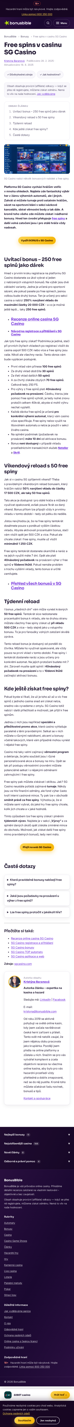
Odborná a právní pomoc (37, 1161)
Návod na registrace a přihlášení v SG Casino (36, 332)
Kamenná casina (13, 1264)
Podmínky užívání (14, 1347)
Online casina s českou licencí (21, 1341)
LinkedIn (45, 999)
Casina (8, 1234)
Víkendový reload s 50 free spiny (34, 117)
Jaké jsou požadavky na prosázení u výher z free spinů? (33, 898)
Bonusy (25, 36)
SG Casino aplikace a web (27, 956)
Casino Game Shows (15, 1240)
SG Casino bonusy (22, 947)
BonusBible (10, 36)
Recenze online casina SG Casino (35, 321)
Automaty (9, 1222)
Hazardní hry (11, 1252)
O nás (7, 1323)
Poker (7, 1288)
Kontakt (8, 1317)
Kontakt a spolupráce (37, 1098)
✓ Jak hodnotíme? (50, 74)
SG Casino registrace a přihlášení (32, 943)
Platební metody (13, 1282)
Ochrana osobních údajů (17, 1335)
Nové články (37, 1152)
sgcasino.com (23, 963)
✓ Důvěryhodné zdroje (20, 74)
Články (8, 1246)
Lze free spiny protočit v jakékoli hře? (36, 912)
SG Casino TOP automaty (27, 952)
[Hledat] (48, 23)
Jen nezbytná (48, 1420)
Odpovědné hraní (13, 1329)
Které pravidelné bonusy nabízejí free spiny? (34, 882)
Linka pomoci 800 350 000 (37, 14)
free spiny (58, 218)
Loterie (8, 1276)
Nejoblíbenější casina (37, 1143)
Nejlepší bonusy (37, 1134)
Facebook (59, 999)
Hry (6, 1258)
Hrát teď (60, 1394)
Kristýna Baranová (14, 60)
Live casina (10, 1270)
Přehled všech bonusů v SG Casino (36, 585)
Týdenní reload (22, 123)
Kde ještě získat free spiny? (30, 129)
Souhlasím (24, 1420)
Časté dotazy (21, 135)
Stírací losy (10, 1294)
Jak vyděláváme (46, 93)
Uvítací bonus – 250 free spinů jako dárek (39, 111)
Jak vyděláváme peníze (17, 1311)
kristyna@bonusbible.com (40, 1011)
